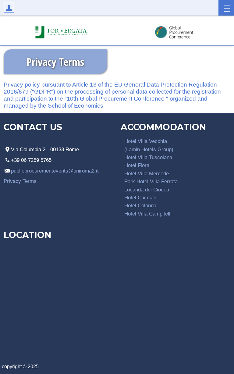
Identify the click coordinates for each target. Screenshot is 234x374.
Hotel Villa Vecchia (145, 141)
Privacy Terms (20, 181)
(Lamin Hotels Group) (148, 149)
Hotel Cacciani (141, 197)
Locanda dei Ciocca (146, 190)
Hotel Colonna (140, 205)
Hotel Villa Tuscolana (148, 157)
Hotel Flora (136, 165)
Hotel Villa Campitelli (148, 214)
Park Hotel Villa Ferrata (151, 181)
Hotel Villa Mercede (146, 173)
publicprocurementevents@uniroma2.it (55, 171)
